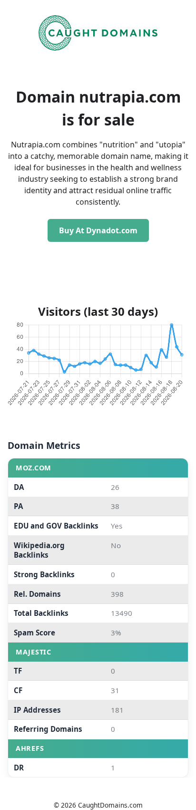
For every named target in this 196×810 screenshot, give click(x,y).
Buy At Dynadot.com (98, 230)
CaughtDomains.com (110, 805)
